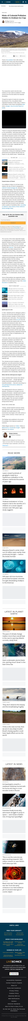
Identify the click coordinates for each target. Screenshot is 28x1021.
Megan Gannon (10, 21)
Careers (14, 1001)
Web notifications (14, 998)
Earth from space (20, 933)
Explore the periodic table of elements (8, 945)
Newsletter (23, 56)
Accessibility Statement (14, 980)
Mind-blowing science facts (20, 955)
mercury (11, 247)
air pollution (10, 60)
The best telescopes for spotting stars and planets (8, 956)
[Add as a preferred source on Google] (14, 973)
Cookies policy (14, 993)
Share (5, 56)
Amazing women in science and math (20, 942)
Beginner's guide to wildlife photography (20, 953)
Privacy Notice (17, 227)
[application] (14, 118)
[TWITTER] (10, 437)
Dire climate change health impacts (16, 6)
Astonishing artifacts (20, 934)
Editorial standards (14, 1004)
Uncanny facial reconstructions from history (20, 945)
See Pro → (18, 1)
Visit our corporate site (16, 969)
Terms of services (15, 226)
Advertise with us (14, 996)
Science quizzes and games (8, 952)
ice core (18, 319)
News (19, 22)
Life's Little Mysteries (8, 933)
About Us (14, 985)
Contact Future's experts (14, 983)
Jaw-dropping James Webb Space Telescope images (8, 942)
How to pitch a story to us (14, 1006)
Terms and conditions (14, 988)
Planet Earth (4, 12)
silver (23, 104)
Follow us (16, 56)
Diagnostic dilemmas (8, 934)
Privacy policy (14, 990)
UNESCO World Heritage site (9, 188)
